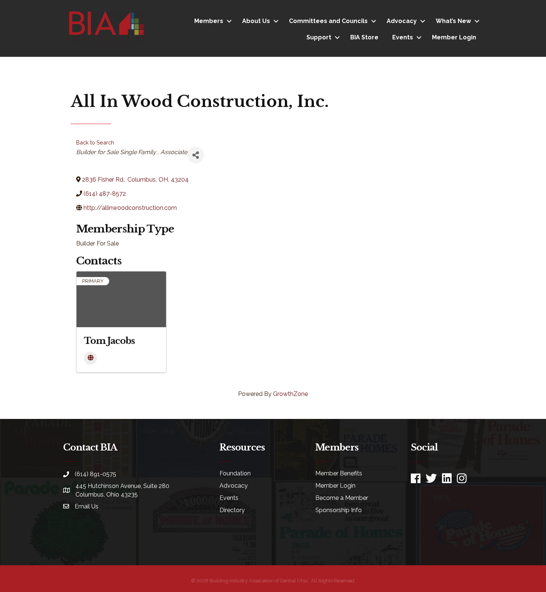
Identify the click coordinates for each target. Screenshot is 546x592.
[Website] (90, 358)
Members (208, 21)
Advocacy (402, 21)
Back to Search (95, 142)
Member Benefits (338, 473)
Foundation (235, 473)
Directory (232, 510)
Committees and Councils (328, 21)
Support (318, 37)
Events (402, 37)
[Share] (195, 155)
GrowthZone (290, 393)
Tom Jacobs (109, 340)
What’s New (453, 21)
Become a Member (341, 497)
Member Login (454, 37)
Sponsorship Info (338, 510)
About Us (256, 21)
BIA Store (364, 37)
